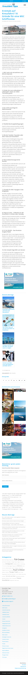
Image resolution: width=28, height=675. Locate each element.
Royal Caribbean (19, 570)
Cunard (3, 619)
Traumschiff (14, 578)
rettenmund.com (21, 673)
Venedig (17, 576)
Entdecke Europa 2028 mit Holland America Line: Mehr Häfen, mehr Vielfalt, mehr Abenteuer (13, 531)
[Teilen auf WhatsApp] (8, 380)
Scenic (11, 578)
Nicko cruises (4, 634)
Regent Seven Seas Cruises (7, 648)
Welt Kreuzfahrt (9, 568)
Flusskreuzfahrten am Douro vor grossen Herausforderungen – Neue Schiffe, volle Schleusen (12, 524)
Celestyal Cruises (5, 614)
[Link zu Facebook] (23, 1)
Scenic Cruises (20, 572)
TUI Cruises (19, 559)
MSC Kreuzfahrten (17, 21)
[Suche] (21, 4)
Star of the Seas (10, 570)
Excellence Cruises (6, 630)
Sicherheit (13, 574)
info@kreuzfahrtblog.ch (10, 598)
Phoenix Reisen (5, 641)
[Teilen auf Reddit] (22, 380)
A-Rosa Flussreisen (6, 605)
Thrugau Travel (4, 570)
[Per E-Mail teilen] (24, 380)
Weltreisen (4, 578)
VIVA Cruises (17, 580)
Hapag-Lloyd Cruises (6, 623)
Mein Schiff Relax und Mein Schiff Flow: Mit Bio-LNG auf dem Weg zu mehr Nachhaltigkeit (13, 543)
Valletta (20, 574)
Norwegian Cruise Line (6, 637)
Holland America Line (6, 625)
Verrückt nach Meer (11, 576)
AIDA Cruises (4, 607)
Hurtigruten (4, 628)
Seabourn (3, 572)
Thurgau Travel (13, 572)
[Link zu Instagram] (25, 1)
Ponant (3, 643)
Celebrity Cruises (5, 612)
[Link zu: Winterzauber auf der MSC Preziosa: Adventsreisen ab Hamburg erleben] (8, 406)
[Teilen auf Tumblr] (16, 380)
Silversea (4, 568)
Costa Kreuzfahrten (6, 616)
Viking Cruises (11, 559)
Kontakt (11, 0)
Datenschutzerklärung (20, 668)
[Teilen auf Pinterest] (11, 380)
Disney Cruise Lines (6, 621)
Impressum (23, 666)
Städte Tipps (21, 568)
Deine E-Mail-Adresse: (7, 480)
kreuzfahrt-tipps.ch (8, 601)
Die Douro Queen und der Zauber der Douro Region (13, 521)
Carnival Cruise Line (6, 610)
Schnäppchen (9, 564)
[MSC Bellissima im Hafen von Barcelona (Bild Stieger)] (14, 30)
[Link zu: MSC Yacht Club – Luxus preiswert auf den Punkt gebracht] (8, 395)
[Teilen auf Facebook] (3, 380)
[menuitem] (21, 4)
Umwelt (17, 574)
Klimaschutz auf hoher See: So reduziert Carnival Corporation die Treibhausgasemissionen (12, 535)
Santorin (7, 578)
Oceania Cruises (5, 639)
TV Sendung (4, 566)
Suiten (13, 568)
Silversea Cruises (5, 652)
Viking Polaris (12, 580)
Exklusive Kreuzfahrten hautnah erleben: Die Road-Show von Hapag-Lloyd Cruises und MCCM (13, 528)
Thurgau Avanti (4, 574)
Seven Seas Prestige (5, 559)
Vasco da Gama (21, 576)
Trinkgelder (16, 568)
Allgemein (4, 21)
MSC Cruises (9, 21)
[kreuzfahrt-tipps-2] (11, 4)
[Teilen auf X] (6, 380)
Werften (7, 572)
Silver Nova (9, 574)
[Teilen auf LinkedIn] (14, 380)
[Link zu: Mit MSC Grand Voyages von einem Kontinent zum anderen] (20, 416)
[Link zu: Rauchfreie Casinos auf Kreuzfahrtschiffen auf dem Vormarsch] (20, 430)
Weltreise (19, 566)
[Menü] (24, 4)
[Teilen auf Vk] (19, 380)
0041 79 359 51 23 (8, 596)
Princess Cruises (5, 646)
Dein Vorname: (5, 475)
